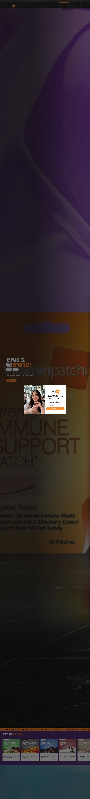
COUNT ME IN (55, 408)
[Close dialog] (64, 387)
